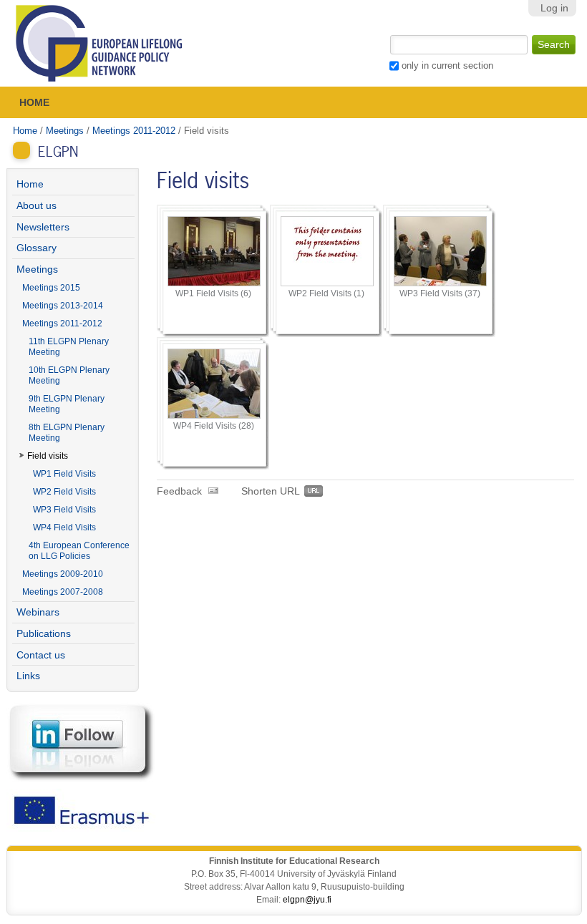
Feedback (179, 491)
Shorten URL (270, 491)
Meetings (65, 130)
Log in (554, 8)
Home (34, 102)
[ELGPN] (99, 43)
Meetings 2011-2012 (133, 130)
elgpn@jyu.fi (307, 900)
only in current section (447, 65)
